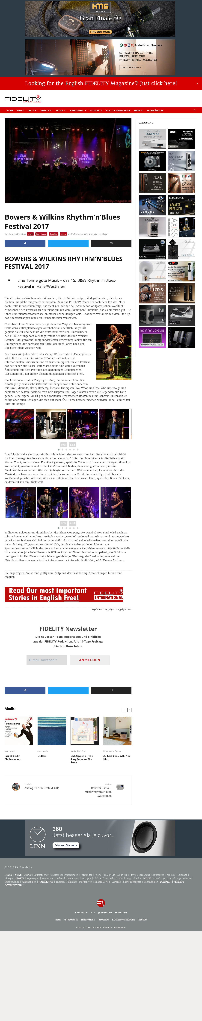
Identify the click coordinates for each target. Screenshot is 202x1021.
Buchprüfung (12, 882)
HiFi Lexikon (101, 878)
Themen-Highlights (66, 882)
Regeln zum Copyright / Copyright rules (111, 609)
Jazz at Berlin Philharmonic (13, 757)
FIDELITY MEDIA (88, 920)
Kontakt (143, 920)
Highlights (76, 110)
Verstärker (86, 875)
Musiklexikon (29, 882)
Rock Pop (53, 234)
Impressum (103, 920)
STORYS (19, 878)
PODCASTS (96, 110)
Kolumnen (73, 878)
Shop (137, 110)
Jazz (6, 751)
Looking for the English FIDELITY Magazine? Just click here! (101, 83)
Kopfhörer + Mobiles (163, 875)
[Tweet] (68, 243)
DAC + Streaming (140, 875)
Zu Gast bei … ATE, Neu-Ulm (117, 757)
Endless (42, 755)
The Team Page (71, 920)
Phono (98, 875)
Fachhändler (155, 110)
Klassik (157, 878)
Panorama (47, 878)
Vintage (9, 878)
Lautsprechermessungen (64, 875)
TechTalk (60, 878)
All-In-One (123, 875)
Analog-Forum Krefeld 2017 (42, 786)
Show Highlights (132, 882)
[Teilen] (25, 243)
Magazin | (167, 882)
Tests (30, 110)
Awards (116, 882)
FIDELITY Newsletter (118, 110)
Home (10, 110)
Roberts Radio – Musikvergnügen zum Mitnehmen (98, 790)
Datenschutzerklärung (123, 920)
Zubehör (182, 875)
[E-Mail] (111, 243)
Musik (59, 110)
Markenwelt (85, 882)
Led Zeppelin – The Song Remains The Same (82, 759)
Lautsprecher (41, 875)
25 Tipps (86, 878)
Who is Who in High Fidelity (125, 878)
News (20, 110)
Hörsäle (187, 878)
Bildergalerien (102, 882)
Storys (45, 110)
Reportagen (41, 234)
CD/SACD (109, 875)
